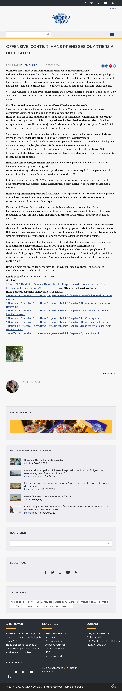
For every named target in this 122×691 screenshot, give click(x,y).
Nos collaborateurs (55, 633)
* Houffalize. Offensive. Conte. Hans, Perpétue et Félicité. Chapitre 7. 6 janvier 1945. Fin (53, 333)
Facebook (103, 66)
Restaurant (52, 606)
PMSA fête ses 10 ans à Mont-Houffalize (47, 496)
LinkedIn (106, 66)
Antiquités (46, 602)
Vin (70, 606)
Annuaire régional (55, 644)
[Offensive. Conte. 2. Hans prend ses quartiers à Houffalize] (14, 354)
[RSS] (112, 3)
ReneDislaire (28, 65)
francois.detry (31, 476)
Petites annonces (55, 648)
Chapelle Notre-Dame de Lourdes (44, 460)
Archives (50, 637)
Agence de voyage (20, 602)
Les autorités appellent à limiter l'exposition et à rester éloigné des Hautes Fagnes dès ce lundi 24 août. (63, 472)
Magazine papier (61, 426)
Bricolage (28, 606)
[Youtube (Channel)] (105, 3)
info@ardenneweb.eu (98, 633)
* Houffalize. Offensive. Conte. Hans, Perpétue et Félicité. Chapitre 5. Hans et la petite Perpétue (57, 322)
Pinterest (110, 66)
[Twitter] (91, 3)
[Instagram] (98, 3)
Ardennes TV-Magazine (66, 602)
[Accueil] (61, 23)
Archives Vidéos (54, 641)
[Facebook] (85, 3)
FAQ (47, 652)
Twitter (114, 66)
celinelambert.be (73, 686)
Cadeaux (39, 606)
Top (113, 687)
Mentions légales (54, 656)
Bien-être (16, 606)
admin (27, 463)
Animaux (35, 602)
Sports (63, 606)
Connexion (111, 8)
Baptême (103, 602)
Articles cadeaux (88, 602)
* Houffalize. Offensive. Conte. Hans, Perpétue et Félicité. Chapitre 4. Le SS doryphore (53, 318)
